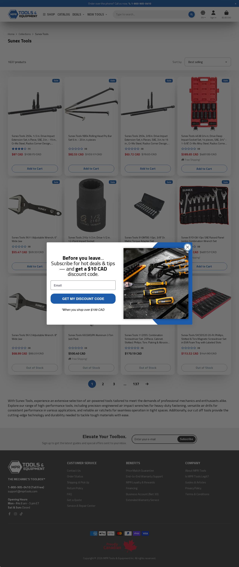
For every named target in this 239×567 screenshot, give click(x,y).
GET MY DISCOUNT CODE (83, 298)
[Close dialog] (187, 247)
